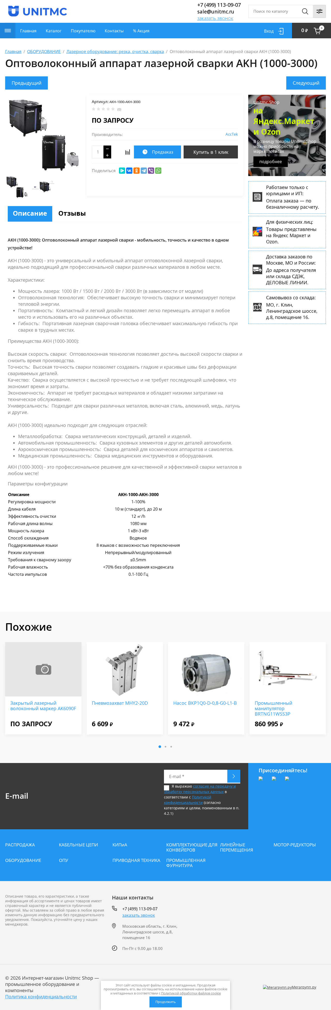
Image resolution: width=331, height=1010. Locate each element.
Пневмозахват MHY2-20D (120, 703)
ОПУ (63, 860)
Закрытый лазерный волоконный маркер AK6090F (43, 705)
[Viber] (151, 171)
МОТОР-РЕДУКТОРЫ (295, 844)
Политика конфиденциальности (41, 996)
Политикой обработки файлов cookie (191, 993)
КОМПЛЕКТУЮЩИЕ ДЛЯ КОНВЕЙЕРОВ (191, 847)
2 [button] (165, 746)
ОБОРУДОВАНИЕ (44, 51)
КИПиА (119, 844)
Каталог (54, 31)
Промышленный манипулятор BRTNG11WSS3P (273, 708)
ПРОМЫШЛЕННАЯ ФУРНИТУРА (186, 863)
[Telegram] (144, 171)
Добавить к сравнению (127, 152)
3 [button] (171, 746)
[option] (43, 133)
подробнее (270, 161)
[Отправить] (233, 776)
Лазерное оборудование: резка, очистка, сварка (115, 51)
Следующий (306, 83)
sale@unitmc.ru (215, 11)
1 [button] (160, 746)
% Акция (141, 31)
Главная (28, 31)
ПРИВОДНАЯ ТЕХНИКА (136, 860)
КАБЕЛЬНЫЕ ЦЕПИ (78, 844)
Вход (269, 31)
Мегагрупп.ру (304, 987)
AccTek (231, 134)
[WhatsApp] (158, 171)
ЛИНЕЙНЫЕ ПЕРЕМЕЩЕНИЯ (236, 847)
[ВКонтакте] (129, 171)
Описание (30, 213)
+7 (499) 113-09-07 (219, 4)
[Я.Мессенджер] (122, 171)
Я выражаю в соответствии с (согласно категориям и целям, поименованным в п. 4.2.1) (201, 800)
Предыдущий (26, 83)
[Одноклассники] (136, 171)
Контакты (114, 31)
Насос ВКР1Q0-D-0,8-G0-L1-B (205, 703)
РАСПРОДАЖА (20, 844)
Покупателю (83, 31)
